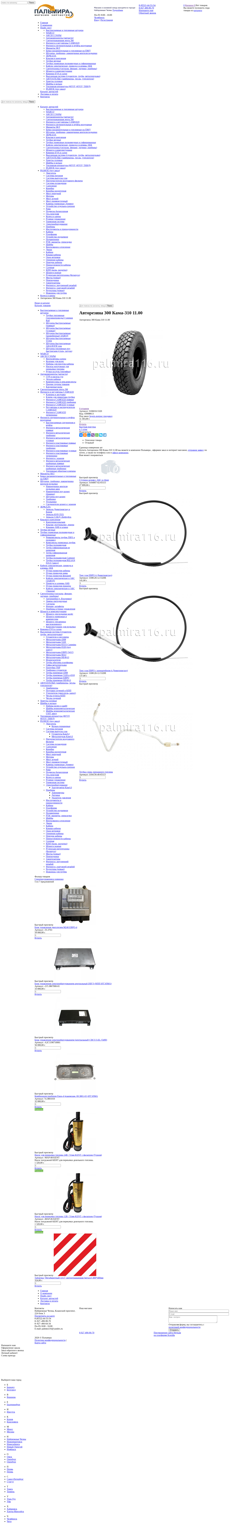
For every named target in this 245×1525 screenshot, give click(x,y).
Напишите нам (146, 10)
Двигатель (51, 173)
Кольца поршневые (61, 726)
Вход (96, 20)
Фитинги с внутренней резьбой (61, 285)
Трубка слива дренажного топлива (96, 772)
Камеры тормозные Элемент (60, 203)
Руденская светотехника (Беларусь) (63, 275)
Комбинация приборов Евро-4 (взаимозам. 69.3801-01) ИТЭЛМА (66, 1096)
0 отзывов (84, 408)
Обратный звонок (147, 13)
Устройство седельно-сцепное (60, 206)
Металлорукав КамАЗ (62, 736)
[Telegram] (104, 435)
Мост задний (52, 198)
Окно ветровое (53, 257)
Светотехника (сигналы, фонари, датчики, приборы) (71, 147)
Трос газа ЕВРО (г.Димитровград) (95, 575)
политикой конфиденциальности (184, 1327)
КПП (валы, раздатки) (56, 270)
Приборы (50, 226)
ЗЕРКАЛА (51, 135)
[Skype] (101, 435)
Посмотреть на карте (45, 1316)
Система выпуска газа (56, 178)
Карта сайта (40, 1343)
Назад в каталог (42, 303)
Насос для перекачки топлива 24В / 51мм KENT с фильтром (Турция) (68, 1155)
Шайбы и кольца (54, 163)
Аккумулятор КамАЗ (62, 787)
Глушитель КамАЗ (60, 734)
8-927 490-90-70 (146, 8)
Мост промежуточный (57, 201)
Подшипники (52, 239)
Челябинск (99, 17)
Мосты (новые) (53, 277)
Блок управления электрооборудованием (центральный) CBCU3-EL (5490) (71, 1040)
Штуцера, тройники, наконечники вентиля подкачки (71, 132)
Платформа (51, 234)
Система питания (54, 175)
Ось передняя (52, 214)
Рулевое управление (56, 219)
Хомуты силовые (54, 160)
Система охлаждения (56, 183)
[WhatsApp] (97, 435)
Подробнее (118, 10)
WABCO (50, 112)
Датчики (56, 795)
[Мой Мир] (89, 435)
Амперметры (58, 792)
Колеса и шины (53, 216)
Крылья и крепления (56, 137)
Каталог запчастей (49, 106)
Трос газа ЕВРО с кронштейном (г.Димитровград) (103, 670)
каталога (198, 10)
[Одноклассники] (85, 435)
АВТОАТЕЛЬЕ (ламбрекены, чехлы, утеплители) (70, 158)
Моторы (50, 196)
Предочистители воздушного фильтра (64, 180)
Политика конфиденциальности (50, 1340)
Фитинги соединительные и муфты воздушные (69, 124)
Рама (48, 209)
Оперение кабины (55, 260)
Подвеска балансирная (57, 211)
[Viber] (93, 435)
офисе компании (120, 452)
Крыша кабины (53, 255)
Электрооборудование (56, 224)
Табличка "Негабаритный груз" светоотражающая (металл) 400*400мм (69, 1278)
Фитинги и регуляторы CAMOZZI (62, 122)
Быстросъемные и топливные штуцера (64, 109)
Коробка (50, 188)
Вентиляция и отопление (58, 247)
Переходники (52, 280)
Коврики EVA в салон (56, 152)
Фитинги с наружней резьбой (60, 288)
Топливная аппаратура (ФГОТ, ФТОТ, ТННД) (68, 165)
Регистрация (107, 20)
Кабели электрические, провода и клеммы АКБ (69, 145)
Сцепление (51, 186)
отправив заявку (196, 450)
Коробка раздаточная (56, 191)
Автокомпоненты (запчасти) (59, 117)
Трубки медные (53, 140)
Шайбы (49, 244)
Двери (49, 249)
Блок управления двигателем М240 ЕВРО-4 (56, 927)
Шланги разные (53, 272)
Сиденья (50, 267)
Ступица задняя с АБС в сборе (94, 480)
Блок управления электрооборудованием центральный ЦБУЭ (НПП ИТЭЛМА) (73, 983)
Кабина (49, 232)
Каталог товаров (43, 305)
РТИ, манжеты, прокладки (59, 242)
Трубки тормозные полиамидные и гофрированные (71, 142)
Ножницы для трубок (56, 293)
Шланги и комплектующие (59, 150)
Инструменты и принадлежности (62, 229)
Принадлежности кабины (58, 265)
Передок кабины (54, 262)
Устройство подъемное (57, 237)
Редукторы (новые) (55, 290)
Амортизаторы (53, 283)
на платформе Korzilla (164, 1335)
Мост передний (53, 193)
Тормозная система (55, 221)
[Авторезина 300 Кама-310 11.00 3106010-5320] (129, 406)
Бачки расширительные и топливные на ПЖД (68, 129)
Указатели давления (61, 798)
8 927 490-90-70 (86, 1332)
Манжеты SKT (53, 127)
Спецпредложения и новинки (49, 879)
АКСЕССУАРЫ (53, 114)
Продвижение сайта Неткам (167, 1332)
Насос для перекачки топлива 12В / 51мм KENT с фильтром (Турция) (68, 1216)
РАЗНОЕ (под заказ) (56, 168)
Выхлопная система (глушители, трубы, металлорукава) (73, 155)
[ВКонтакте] (81, 435)
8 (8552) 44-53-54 (147, 5)
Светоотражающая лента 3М (60, 119)
